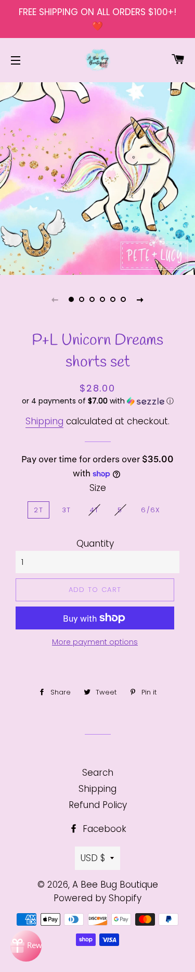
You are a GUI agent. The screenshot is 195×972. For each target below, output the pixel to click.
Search (97, 772)
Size (97, 488)
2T (38, 510)
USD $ (93, 858)
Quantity (95, 543)
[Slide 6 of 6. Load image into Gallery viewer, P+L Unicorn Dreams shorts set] (124, 299)
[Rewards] (26, 946)
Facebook (103, 829)
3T (66, 510)
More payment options (95, 642)
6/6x (150, 510)
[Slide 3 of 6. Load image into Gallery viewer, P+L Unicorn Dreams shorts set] (92, 299)
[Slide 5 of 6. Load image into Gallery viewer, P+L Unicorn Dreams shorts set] (113, 299)
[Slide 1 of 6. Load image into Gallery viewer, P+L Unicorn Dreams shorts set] (72, 299)
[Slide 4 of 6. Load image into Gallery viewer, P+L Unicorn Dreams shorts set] (103, 299)
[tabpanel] (97, 177)
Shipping (44, 421)
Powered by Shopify (97, 898)
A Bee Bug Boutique (115, 884)
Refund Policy (98, 805)
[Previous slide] (55, 299)
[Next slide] (140, 299)
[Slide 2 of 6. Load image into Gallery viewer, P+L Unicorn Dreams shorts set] (82, 299)
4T (94, 510)
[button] (97, 401)
